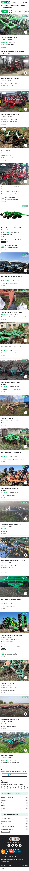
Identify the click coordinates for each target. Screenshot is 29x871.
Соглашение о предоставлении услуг (13, 859)
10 (27, 788)
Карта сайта (5, 862)
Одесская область (14, 818)
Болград (14, 803)
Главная (3, 870)
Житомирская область (14, 829)
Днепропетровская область (14, 826)
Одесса (14, 808)
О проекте (4, 854)
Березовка (14, 800)
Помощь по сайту (14, 842)
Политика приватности (8, 856)
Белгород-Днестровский (14, 797)
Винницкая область (14, 821)
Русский (24, 865)
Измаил (14, 805)
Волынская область (14, 823)
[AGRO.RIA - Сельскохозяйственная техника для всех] (6, 2)
